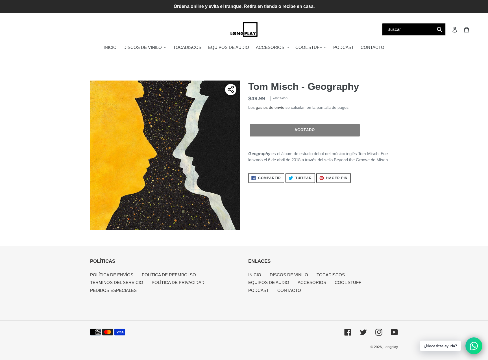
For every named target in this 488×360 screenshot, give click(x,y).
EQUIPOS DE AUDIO (268, 282)
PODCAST (258, 290)
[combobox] (414, 29)
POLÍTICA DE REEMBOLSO (169, 274)
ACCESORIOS (312, 282)
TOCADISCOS (331, 274)
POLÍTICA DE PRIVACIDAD (178, 282)
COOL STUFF (348, 282)
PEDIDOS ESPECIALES (113, 290)
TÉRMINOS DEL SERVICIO (116, 282)
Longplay (391, 347)
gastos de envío (270, 107)
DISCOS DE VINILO (289, 274)
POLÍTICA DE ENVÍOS (111, 274)
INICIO (254, 274)
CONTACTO (289, 290)
